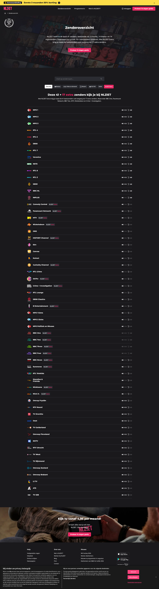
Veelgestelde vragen (33, 553)
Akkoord (133, 572)
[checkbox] (57, 86)
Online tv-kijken (32, 558)
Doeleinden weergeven (135, 582)
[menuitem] (126, 9)
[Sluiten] (156, 577)
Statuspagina (31, 561)
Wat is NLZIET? (94, 9)
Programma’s (79, 9)
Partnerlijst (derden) (69, 578)
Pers (55, 561)
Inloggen (127, 9)
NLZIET (8, 8)
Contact (56, 563)
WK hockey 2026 (86, 553)
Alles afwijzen (133, 577)
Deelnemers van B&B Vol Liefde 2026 (92, 561)
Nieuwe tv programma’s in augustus (92, 558)
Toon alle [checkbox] (48, 86)
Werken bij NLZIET (59, 556)
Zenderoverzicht (64, 9)
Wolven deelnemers (87, 556)
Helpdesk (30, 556)
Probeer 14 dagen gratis (144, 9)
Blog (55, 558)
